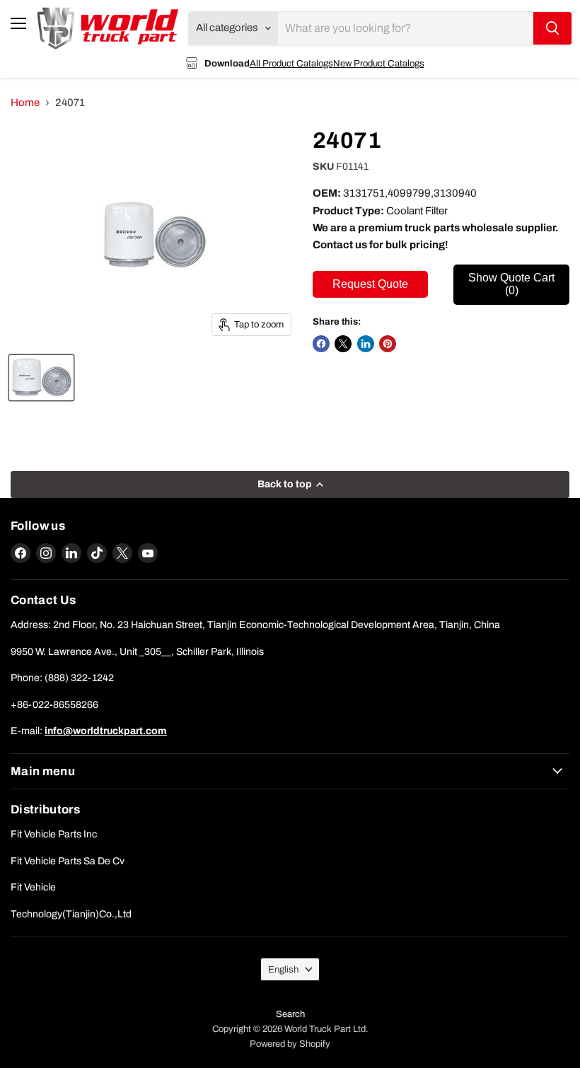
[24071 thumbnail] (41, 377)
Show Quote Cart (511, 284)
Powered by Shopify (290, 1044)
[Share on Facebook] (321, 343)
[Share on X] (343, 343)
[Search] (552, 28)
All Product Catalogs (291, 63)
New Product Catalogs (378, 63)
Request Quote (370, 284)
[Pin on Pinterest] (387, 343)
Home (25, 102)
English (283, 969)
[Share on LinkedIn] (365, 343)
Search (290, 1014)
